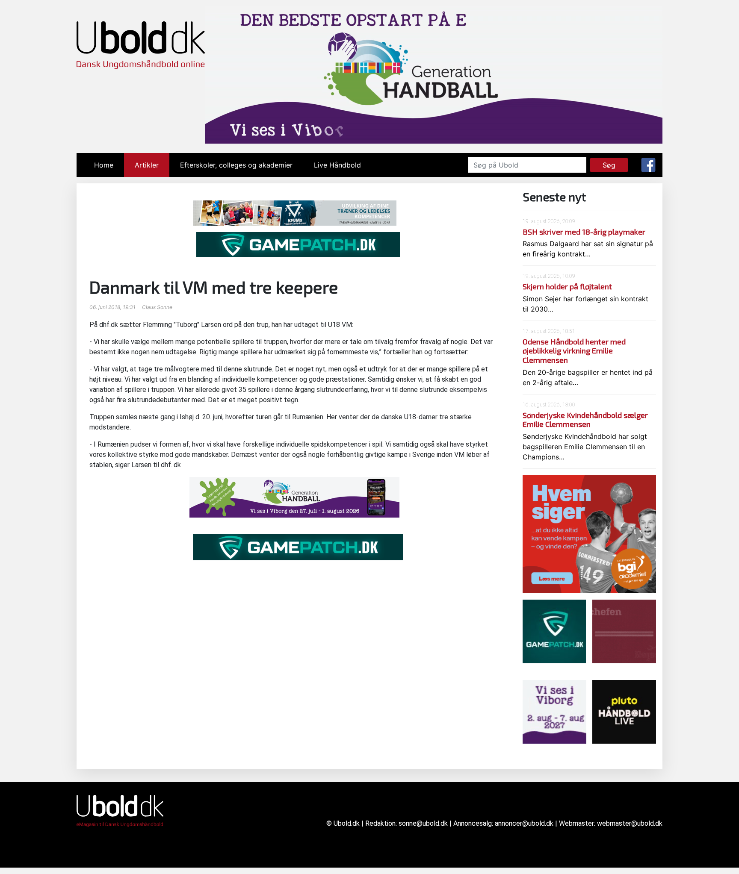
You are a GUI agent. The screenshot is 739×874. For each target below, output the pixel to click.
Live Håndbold (337, 165)
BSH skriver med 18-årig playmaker (584, 231)
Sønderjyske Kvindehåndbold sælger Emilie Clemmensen (585, 419)
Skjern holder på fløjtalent (567, 286)
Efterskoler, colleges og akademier (236, 165)
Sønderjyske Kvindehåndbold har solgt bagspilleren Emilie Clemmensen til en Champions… (585, 446)
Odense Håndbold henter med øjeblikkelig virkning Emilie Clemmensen (574, 351)
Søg (609, 165)
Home (109, 165)
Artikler (147, 165)
